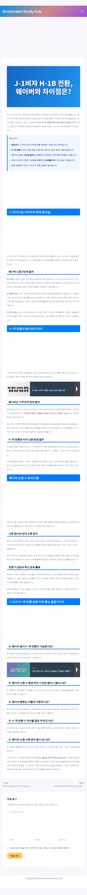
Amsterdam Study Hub (22, 11)
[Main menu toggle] (82, 11)
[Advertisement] (43, 41)
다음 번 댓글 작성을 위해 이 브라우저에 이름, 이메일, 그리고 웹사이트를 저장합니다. (40, 848)
